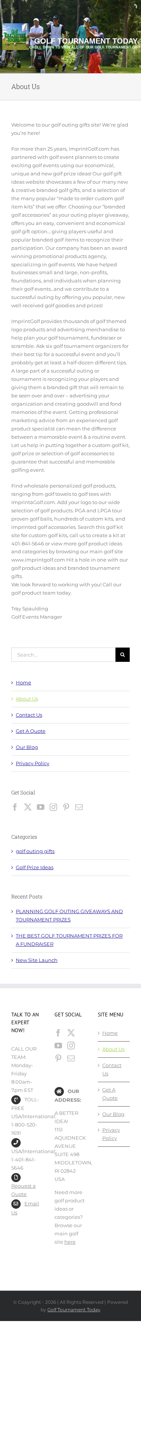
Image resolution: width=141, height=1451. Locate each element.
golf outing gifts (35, 851)
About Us (27, 699)
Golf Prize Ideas (34, 867)
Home (23, 682)
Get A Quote (30, 731)
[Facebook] (15, 807)
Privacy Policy (32, 763)
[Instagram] (53, 807)
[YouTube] (40, 807)
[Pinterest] (66, 807)
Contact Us (29, 715)
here (70, 1242)
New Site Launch (37, 960)
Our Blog (27, 747)
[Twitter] (28, 807)
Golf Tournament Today (73, 1309)
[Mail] (79, 807)
